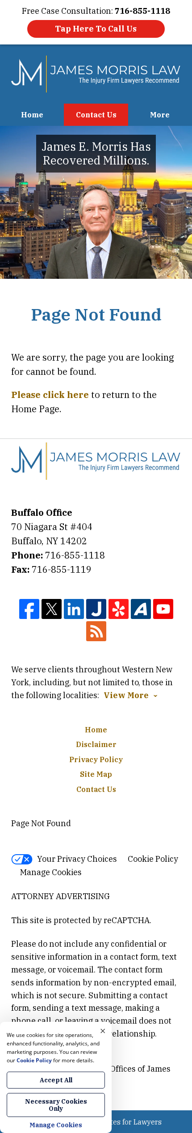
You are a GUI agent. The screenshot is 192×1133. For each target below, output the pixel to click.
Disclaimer (96, 744)
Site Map (96, 774)
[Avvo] (141, 609)
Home (32, 114)
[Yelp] (119, 609)
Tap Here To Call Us (96, 29)
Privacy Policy (96, 759)
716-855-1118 (75, 555)
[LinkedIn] (74, 609)
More (160, 114)
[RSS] (96, 631)
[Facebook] (29, 609)
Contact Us (96, 114)
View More (126, 695)
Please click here (50, 395)
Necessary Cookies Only (56, 1105)
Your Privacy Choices (77, 859)
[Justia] (96, 609)
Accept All (56, 1080)
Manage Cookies (51, 872)
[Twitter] (52, 609)
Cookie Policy (153, 859)
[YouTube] (163, 609)
